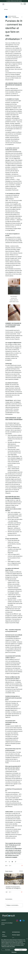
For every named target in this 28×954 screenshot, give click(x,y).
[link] (22, 3)
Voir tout (21, 871)
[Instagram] (17, 920)
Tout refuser (7, 949)
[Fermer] (26, 939)
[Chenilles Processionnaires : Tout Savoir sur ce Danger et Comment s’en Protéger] (14, 878)
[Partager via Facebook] (6, 861)
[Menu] (25, 4)
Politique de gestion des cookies (8, 946)
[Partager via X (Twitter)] (9, 861)
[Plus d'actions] (22, 17)
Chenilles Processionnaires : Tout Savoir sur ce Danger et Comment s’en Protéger (13, 887)
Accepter (21, 949)
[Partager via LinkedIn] (12, 861)
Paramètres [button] (14, 952)
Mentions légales (16, 934)
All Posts (6, 9)
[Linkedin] (24, 920)
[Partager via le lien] (15, 861)
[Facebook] (20, 920)
